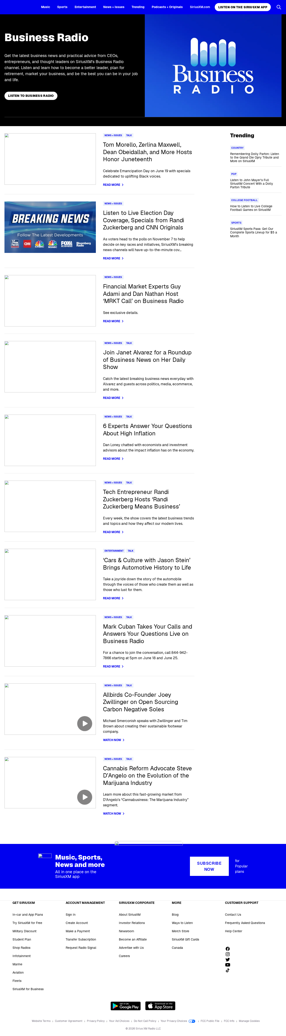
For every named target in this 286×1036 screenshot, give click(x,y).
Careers (124, 956)
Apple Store (160, 1005)
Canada (177, 948)
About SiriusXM (130, 915)
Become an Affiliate (133, 939)
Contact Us (233, 915)
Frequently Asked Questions (245, 923)
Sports (62, 7)
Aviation (18, 972)
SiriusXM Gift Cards (185, 939)
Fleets (17, 981)
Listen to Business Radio (31, 96)
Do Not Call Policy (145, 1021)
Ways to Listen (182, 923)
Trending (138, 7)
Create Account (77, 923)
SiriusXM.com (200, 7)
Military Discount (24, 931)
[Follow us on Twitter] (229, 959)
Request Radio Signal (81, 948)
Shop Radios (21, 948)
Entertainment (85, 7)
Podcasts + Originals (167, 7)
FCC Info (229, 1021)
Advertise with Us (131, 948)
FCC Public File (210, 1021)
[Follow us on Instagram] (229, 954)
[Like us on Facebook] (229, 948)
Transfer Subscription (81, 939)
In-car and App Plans (28, 915)
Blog (175, 915)
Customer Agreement (69, 1021)
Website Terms (41, 1021)
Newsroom (126, 931)
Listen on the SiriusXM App (242, 7)
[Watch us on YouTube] (229, 965)
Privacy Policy (96, 1021)
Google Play (126, 1005)
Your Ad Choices (119, 1021)
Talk (129, 135)
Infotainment (22, 956)
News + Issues (113, 7)
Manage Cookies (249, 1021)
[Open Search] (279, 7)
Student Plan (22, 939)
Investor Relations (132, 923)
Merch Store (180, 931)
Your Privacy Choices (174, 1021)
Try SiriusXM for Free (27, 923)
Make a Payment (78, 931)
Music (45, 7)
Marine (17, 964)
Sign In (71, 915)
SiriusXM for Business (28, 989)
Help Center (233, 931)
